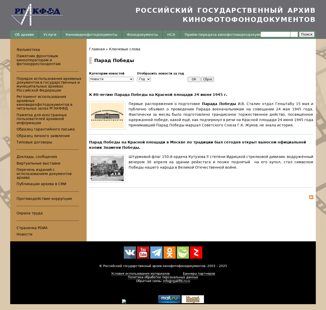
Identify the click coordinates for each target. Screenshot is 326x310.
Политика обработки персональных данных (163, 277)
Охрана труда (30, 213)
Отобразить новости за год (160, 73)
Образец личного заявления (43, 136)
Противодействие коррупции (44, 199)
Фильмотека (28, 50)
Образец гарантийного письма (46, 129)
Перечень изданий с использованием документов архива (44, 174)
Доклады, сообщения (37, 157)
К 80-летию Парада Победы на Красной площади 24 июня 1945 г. (158, 95)
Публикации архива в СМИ (41, 184)
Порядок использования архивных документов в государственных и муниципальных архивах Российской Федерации (49, 84)
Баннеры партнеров (199, 273)
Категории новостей (106, 73)
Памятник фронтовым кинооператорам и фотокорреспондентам (39, 60)
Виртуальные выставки (38, 163)
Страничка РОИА (32, 228)
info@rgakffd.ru (175, 281)
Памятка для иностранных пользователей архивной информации (42, 119)
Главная (97, 49)
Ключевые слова (124, 49)
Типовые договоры (34, 142)
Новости (24, 234)
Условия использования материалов (140, 273)
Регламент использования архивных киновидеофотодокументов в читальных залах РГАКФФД (44, 102)
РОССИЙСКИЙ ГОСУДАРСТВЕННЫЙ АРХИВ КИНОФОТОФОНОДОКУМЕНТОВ (225, 15)
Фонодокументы (142, 34)
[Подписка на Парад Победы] (201, 198)
